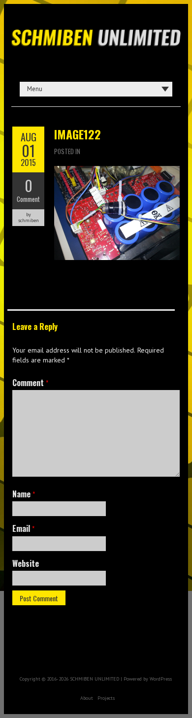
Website (25, 563)
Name (23, 494)
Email (23, 528)
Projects (106, 698)
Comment (28, 199)
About (86, 698)
